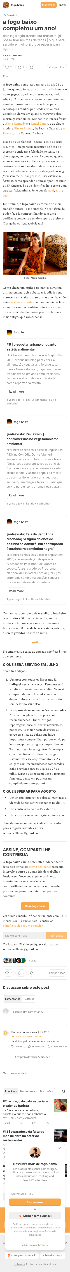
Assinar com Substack (37, 1215)
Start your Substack (23, 1255)
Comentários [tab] (12, 999)
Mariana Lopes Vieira (24, 1032)
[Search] (63, 1091)
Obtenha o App (52, 1255)
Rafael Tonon (39, 123)
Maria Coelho (38, 278)
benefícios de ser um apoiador (23, 925)
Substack (19, 1264)
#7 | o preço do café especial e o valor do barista (25, 1103)
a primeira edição (46, 89)
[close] (59, 1148)
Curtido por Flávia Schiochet (28, 1036)
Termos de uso (17, 1227)
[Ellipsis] (65, 1032)
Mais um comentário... (16, 1073)
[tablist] (19, 999)
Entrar (62, 5)
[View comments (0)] (21, 1123)
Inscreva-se (48, 5)
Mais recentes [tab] (28, 1091)
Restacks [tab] (29, 999)
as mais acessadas (22, 302)
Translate (11, 15)
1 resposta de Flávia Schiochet (32, 1057)
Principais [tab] (11, 1091)
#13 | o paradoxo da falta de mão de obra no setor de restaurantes (23, 1136)
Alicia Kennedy (15, 123)
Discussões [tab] (46, 1091)
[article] (35, 1112)
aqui (51, 190)
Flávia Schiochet (12, 55)
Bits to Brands (23, 128)
